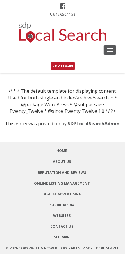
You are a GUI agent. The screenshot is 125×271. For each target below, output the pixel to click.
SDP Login (62, 66)
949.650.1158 (64, 14)
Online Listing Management (62, 183)
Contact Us (61, 226)
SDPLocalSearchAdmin (93, 123)
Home (61, 150)
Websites (62, 215)
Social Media (61, 204)
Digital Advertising (61, 194)
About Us (62, 161)
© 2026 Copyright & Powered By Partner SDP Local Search (63, 248)
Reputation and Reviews (62, 172)
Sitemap (61, 237)
